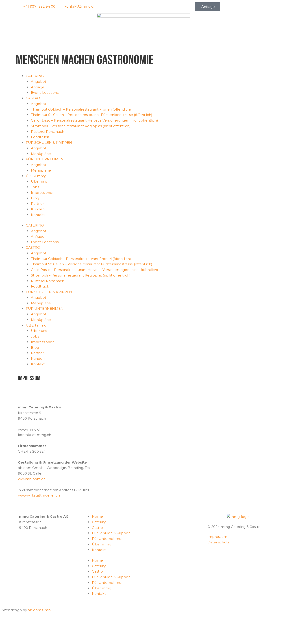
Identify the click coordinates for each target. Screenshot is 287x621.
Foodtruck (40, 137)
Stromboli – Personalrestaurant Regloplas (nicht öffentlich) (80, 126)
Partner (37, 203)
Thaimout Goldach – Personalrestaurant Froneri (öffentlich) (81, 109)
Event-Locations (45, 92)
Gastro (97, 527)
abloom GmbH (41, 610)
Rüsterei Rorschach (47, 131)
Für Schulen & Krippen (111, 533)
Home (97, 516)
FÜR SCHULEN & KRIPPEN (49, 142)
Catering (99, 522)
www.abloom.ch (32, 479)
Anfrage (37, 87)
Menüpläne (41, 154)
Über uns (39, 181)
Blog (35, 198)
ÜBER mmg (36, 176)
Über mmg (101, 544)
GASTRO (33, 98)
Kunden (38, 209)
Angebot (38, 81)
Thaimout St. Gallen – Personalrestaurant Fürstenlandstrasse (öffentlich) (91, 115)
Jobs (35, 187)
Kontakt (38, 215)
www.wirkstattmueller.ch (39, 495)
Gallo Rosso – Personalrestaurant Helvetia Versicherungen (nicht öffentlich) (94, 120)
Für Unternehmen (108, 538)
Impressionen (42, 192)
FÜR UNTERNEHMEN (44, 159)
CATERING (35, 76)
